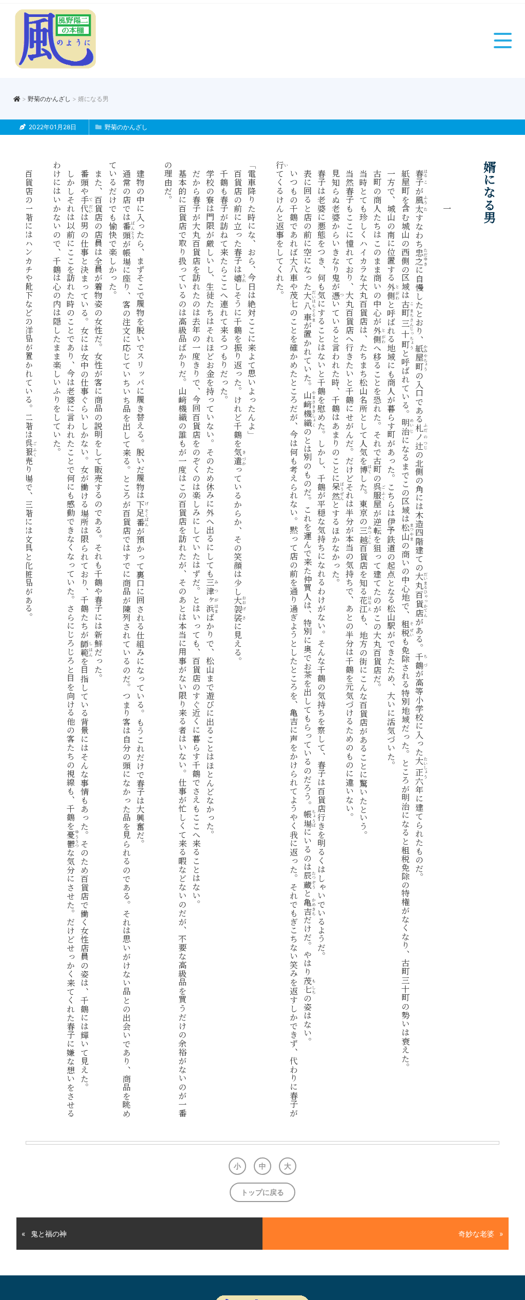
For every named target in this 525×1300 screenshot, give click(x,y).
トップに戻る (262, 1192)
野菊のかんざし (49, 99)
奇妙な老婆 (476, 1233)
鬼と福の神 (49, 1233)
